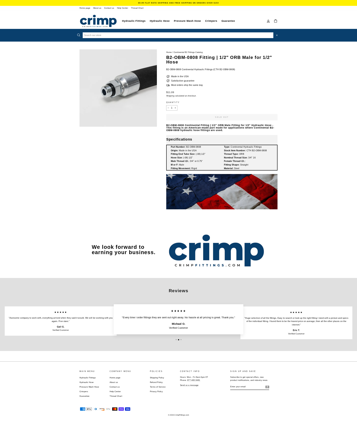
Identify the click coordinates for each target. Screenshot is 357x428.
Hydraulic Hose (160, 21)
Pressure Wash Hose (187, 21)
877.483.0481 (193, 380)
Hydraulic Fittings (133, 21)
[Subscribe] (267, 387)
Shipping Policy (157, 378)
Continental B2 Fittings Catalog (188, 52)
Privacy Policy (156, 391)
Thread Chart (137, 8)
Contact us (109, 8)
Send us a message (189, 385)
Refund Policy (156, 382)
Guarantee (228, 21)
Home (169, 52)
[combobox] (178, 35)
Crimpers (211, 21)
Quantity (173, 102)
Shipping (170, 96)
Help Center (122, 8)
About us (97, 8)
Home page (84, 8)
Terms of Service (158, 387)
